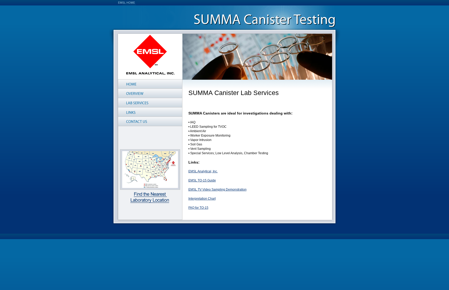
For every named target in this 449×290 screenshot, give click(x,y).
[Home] (150, 84)
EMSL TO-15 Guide (202, 180)
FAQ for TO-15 (198, 208)
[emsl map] (150, 176)
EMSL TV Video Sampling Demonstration (217, 189)
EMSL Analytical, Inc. (203, 171)
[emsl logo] (150, 55)
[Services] (150, 102)
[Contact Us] (150, 121)
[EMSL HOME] (126, 3)
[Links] (150, 112)
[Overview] (150, 93)
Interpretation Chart (202, 198)
